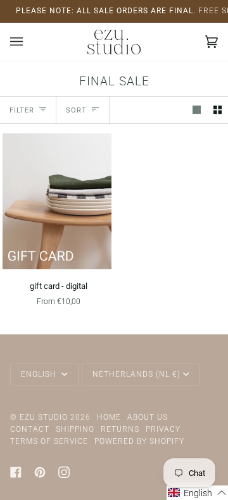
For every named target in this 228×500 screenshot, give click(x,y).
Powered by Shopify (139, 441)
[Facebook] (16, 472)
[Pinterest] (40, 472)
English (40, 374)
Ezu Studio (44, 417)
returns (120, 429)
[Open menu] (29, 42)
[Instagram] (64, 472)
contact (29, 429)
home (109, 417)
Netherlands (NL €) (136, 374)
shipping (75, 429)
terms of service (49, 441)
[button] (197, 492)
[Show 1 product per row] (196, 110)
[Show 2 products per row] (217, 110)
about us (147, 417)
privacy (163, 429)
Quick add (56, 254)
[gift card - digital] (57, 201)
